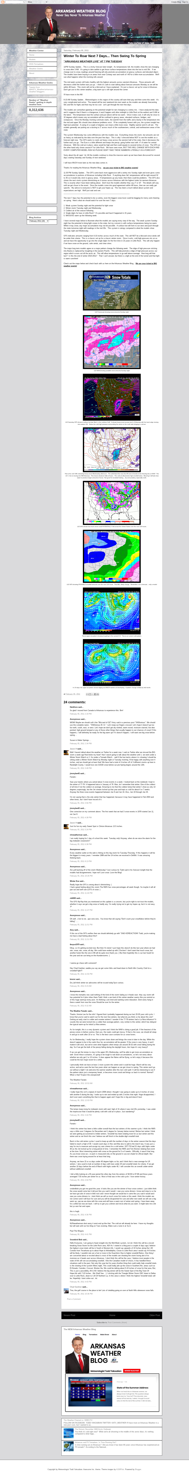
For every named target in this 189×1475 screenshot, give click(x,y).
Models (32, 59)
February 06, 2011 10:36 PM (81, 1294)
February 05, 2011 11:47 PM (81, 910)
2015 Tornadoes (36, 64)
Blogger (138, 1469)
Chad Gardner (76, 1287)
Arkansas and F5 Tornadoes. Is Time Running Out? (95, 1442)
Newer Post (69, 1315)
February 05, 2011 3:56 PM (81, 803)
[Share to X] (92, 694)
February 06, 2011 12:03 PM (81, 1100)
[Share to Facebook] (95, 694)
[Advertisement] (40, 159)
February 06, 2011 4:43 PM (81, 1282)
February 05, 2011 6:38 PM (81, 844)
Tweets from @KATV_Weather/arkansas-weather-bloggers (41, 89)
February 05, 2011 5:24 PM (81, 830)
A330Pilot (120, 1469)
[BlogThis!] (90, 694)
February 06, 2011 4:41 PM (81, 1234)
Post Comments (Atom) (117, 1322)
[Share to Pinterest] (97, 694)
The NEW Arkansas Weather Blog (80, 1329)
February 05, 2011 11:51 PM (81, 925)
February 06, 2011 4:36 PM (81, 1215)
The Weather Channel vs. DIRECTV (78, 1420)
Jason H (73, 749)
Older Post (155, 1315)
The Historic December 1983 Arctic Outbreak (93, 1429)
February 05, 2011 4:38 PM (81, 817)
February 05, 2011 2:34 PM (81, 743)
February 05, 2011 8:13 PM (81, 861)
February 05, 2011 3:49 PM (81, 768)
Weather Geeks (36, 68)
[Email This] (87, 694)
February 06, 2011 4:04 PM (81, 1180)
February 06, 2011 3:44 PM (81, 1115)
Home (112, 1315)
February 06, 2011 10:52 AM (81, 1083)
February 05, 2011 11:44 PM (81, 893)
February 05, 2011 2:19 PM (81, 714)
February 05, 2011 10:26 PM (81, 876)
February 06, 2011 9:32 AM (80, 1006)
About (31, 73)
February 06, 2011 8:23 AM (80, 986)
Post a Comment (74, 1299)
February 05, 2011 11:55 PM (81, 974)
